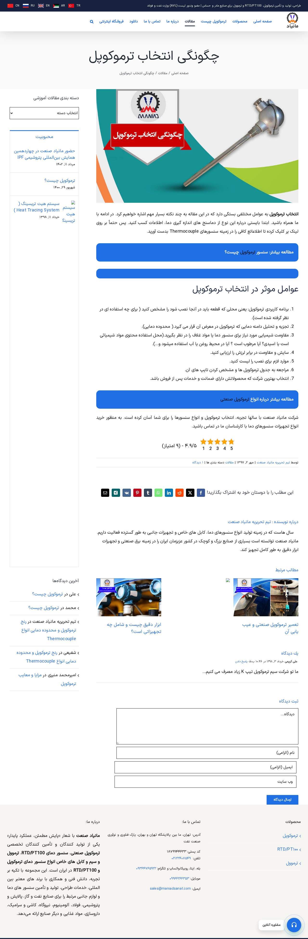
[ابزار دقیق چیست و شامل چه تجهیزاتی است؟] (128, 581)
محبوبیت (44, 136)
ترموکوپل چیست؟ (60, 180)
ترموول (292, 863)
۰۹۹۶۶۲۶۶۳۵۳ (179, 878)
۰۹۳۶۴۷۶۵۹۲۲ (146, 868)
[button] (91, 21)
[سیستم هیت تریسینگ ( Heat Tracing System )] (69, 205)
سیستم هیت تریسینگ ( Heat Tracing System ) (36, 207)
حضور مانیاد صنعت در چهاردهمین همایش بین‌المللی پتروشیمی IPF (44, 154)
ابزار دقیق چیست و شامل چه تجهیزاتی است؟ (134, 628)
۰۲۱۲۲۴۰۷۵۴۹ (181, 858)
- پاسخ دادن (242, 661)
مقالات (229, 462)
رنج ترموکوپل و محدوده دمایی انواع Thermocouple (48, 630)
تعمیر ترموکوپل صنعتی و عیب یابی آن (270, 628)
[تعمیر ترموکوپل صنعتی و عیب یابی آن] (265, 581)
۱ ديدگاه (197, 462)
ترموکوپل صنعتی (234, 399)
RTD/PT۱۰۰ (287, 849)
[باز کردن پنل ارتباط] (294, 925)
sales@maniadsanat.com (170, 888)
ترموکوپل (247, 252)
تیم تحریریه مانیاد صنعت (273, 462)
